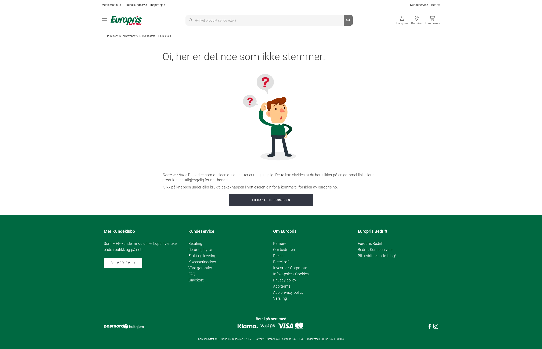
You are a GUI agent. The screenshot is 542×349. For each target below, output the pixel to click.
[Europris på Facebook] (430, 327)
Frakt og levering (202, 255)
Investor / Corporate (290, 268)
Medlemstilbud (111, 5)
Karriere (279, 243)
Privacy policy (284, 280)
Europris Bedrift (371, 243)
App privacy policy (288, 292)
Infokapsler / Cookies (291, 274)
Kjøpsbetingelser (202, 262)
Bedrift (435, 5)
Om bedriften (284, 249)
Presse (279, 255)
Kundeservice (419, 5)
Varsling (280, 298)
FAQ (191, 274)
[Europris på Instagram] (435, 327)
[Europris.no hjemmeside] (126, 20)
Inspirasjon (157, 5)
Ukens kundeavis (135, 5)
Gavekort (196, 280)
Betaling (195, 243)
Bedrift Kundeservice (375, 249)
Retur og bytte (200, 249)
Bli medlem (120, 263)
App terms (281, 286)
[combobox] (269, 20)
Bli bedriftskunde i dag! (377, 255)
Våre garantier (200, 268)
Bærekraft (281, 262)
